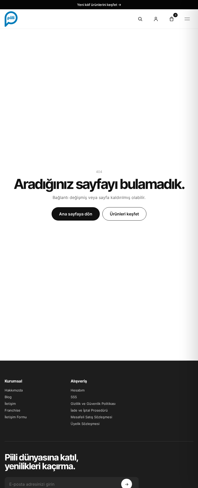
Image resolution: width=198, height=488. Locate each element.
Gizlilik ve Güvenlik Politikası (93, 404)
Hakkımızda (14, 390)
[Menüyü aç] (187, 19)
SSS (74, 397)
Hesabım (78, 390)
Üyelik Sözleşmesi (85, 424)
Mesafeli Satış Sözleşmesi (91, 417)
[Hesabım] (156, 19)
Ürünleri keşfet (124, 213)
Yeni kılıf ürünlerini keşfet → (99, 5)
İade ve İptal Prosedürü (89, 410)
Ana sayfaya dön (75, 213)
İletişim (10, 404)
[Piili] (66, 19)
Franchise (12, 410)
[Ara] (140, 19)
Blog (8, 397)
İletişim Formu (16, 417)
